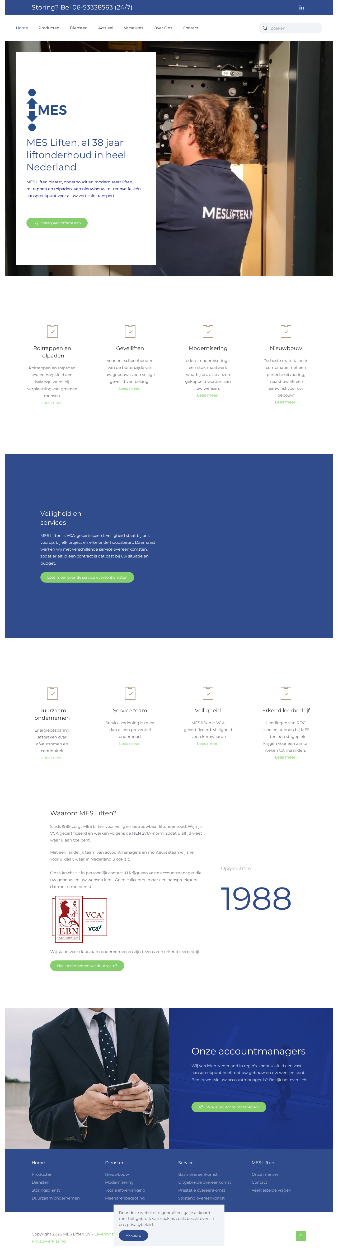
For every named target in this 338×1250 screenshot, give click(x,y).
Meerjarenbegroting (125, 1198)
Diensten (40, 1182)
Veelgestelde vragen (271, 1190)
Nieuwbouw (117, 1174)
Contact (190, 27)
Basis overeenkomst (198, 1174)
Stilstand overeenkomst (201, 1198)
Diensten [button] (79, 27)
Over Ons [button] (163, 27)
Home (22, 27)
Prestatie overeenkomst (201, 1190)
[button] (301, 1236)
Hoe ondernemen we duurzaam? (87, 965)
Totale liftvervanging (125, 1190)
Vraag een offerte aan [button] (61, 223)
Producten (49, 27)
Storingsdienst (46, 1190)
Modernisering (119, 1182)
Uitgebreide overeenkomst (204, 1182)
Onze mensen (265, 1174)
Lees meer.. (52, 402)
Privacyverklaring (49, 1241)
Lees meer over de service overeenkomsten (87, 577)
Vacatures (133, 27)
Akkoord (133, 1235)
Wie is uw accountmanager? (232, 1107)
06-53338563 (92, 7)
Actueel (105, 27)
